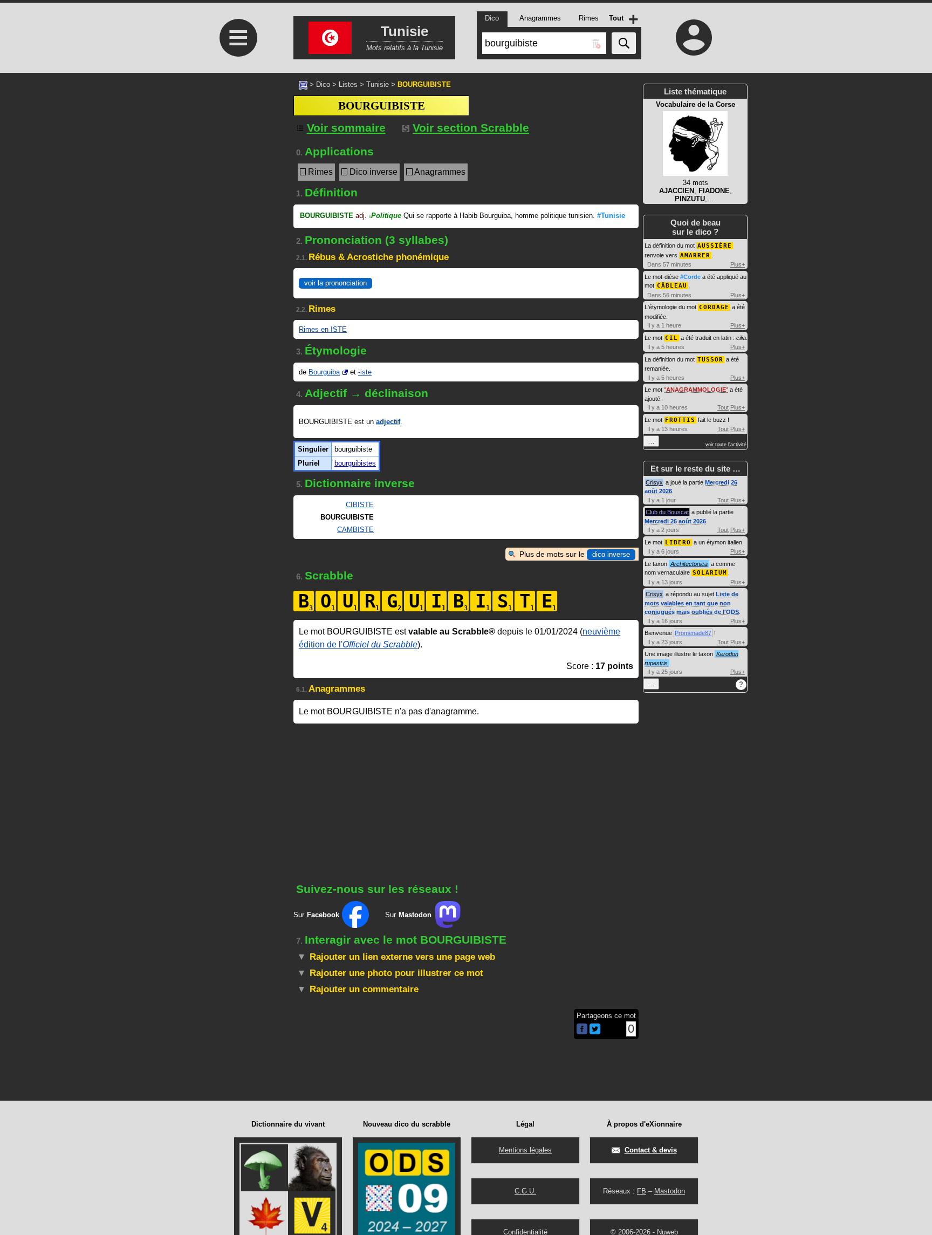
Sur (316, 915)
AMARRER (695, 255)
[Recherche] (624, 43)
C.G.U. (525, 1191)
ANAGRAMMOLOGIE (696, 389)
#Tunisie (611, 215)
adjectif (388, 422)
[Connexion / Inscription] (694, 37)
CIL (671, 338)
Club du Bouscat (667, 512)
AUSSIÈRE (714, 245)
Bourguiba (324, 372)
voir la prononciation (335, 283)
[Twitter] (595, 1032)
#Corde (690, 277)
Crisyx (654, 482)
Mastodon (669, 1191)
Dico (323, 84)
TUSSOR (710, 359)
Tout (723, 407)
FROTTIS (680, 420)
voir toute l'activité (725, 444)
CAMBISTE (355, 530)
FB (641, 1191)
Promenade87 (693, 633)
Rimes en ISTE (323, 329)
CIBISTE (360, 505)
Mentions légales (525, 1150)
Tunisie (377, 84)
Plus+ (737, 264)
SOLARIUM (710, 572)
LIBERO (678, 542)
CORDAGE (714, 307)
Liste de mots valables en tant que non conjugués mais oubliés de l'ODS (692, 603)
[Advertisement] (237, 270)
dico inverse (611, 554)
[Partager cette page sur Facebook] (582, 1030)
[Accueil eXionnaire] (303, 84)
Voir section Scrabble (471, 127)
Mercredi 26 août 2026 (675, 521)
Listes (348, 84)
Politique (385, 215)
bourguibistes (355, 463)
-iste (365, 372)
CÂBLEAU (672, 285)
